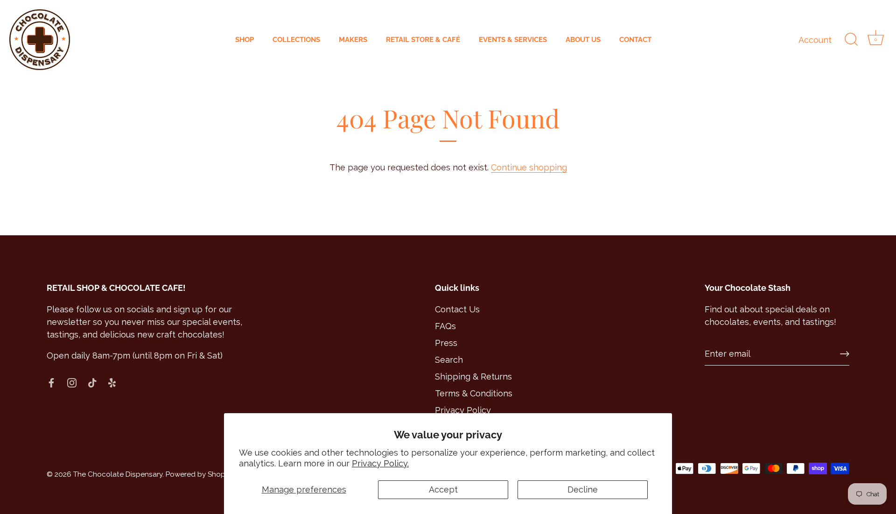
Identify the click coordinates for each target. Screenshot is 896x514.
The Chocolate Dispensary (117, 474)
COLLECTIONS (296, 39)
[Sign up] (844, 354)
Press (446, 343)
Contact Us (457, 309)
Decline (582, 489)
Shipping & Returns (473, 376)
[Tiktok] (92, 382)
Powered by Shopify (199, 474)
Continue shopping (529, 167)
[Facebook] (51, 382)
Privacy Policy (463, 410)
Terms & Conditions (473, 393)
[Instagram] (72, 382)
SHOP (244, 39)
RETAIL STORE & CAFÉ (423, 39)
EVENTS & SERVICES (513, 39)
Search (449, 360)
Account (815, 40)
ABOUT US (583, 39)
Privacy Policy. (380, 463)
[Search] (851, 39)
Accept (443, 489)
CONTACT (635, 39)
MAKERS (353, 39)
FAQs (445, 326)
